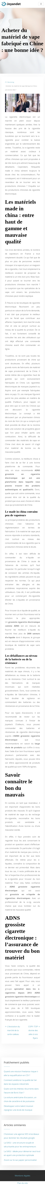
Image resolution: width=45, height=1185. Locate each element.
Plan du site (22, 1183)
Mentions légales (22, 1175)
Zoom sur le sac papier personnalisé (20, 1160)
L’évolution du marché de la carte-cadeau (13, 1030)
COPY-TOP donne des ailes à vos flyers (33, 1032)
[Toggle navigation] (41, 4)
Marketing (11, 82)
